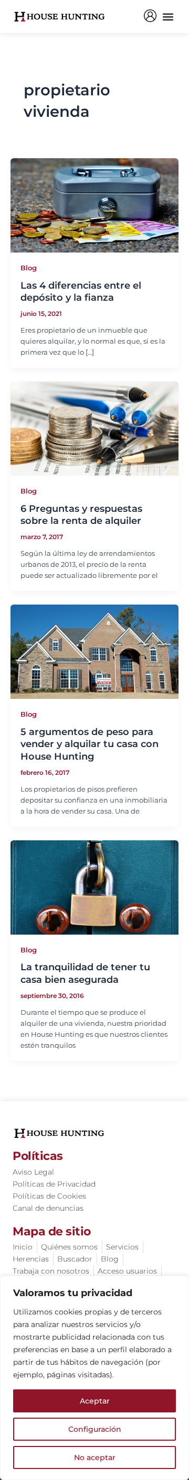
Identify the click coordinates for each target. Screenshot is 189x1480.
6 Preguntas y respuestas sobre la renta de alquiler (81, 514)
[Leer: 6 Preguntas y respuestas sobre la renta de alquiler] (94, 428)
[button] (167, 16)
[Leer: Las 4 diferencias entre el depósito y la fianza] (94, 205)
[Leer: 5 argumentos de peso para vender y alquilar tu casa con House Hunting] (94, 651)
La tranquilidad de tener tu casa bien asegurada (85, 973)
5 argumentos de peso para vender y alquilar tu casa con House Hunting (89, 744)
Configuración (94, 1429)
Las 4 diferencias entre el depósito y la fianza (80, 291)
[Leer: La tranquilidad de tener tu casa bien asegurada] (94, 887)
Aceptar (95, 1401)
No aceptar (95, 1457)
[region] (94, 1378)
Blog (28, 268)
